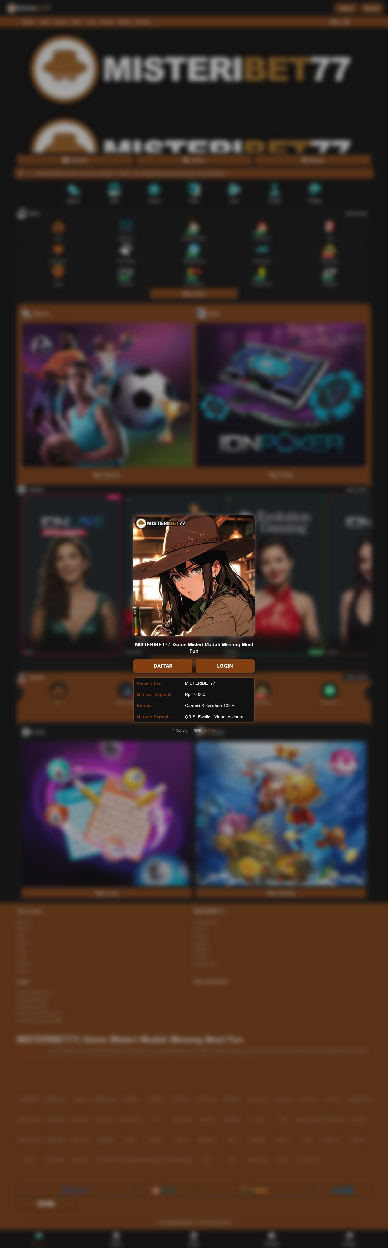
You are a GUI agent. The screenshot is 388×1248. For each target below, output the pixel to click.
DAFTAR (163, 666)
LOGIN (225, 666)
